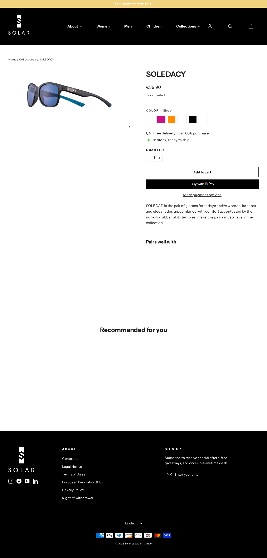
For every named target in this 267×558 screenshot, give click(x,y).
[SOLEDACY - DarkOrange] (159, 267)
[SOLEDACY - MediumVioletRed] (154, 267)
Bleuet (150, 119)
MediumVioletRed (161, 119)
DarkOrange (171, 119)
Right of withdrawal (77, 498)
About (73, 26)
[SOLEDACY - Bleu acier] (164, 267)
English (131, 523)
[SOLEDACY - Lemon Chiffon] (148, 271)
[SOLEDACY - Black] (169, 267)
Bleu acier (182, 119)
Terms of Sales (73, 474)
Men (128, 26)
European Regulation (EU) (82, 482)
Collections (186, 26)
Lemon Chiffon (203, 119)
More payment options (202, 195)
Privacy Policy (73, 490)
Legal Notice (72, 467)
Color (159, 110)
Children (154, 26)
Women (103, 26)
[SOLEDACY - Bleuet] (148, 267)
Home (12, 59)
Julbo (148, 543)
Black (192, 119)
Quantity (155, 150)
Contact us (70, 459)
